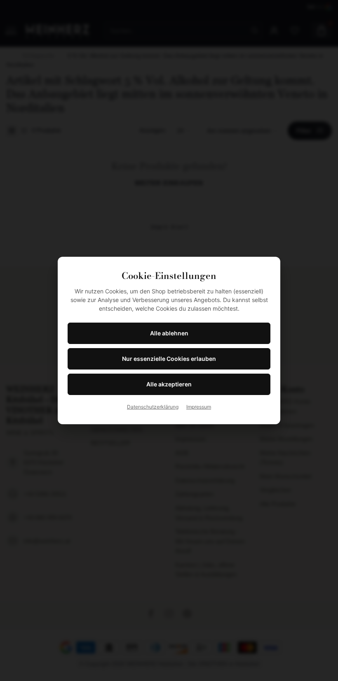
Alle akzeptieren (169, 384)
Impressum (198, 407)
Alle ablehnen (169, 333)
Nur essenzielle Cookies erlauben (169, 358)
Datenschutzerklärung (152, 407)
